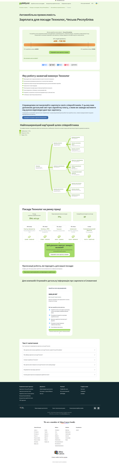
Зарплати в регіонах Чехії (25, 391)
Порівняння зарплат (66, 3)
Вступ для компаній (85, 3)
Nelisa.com (36, 443)
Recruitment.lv (58, 443)
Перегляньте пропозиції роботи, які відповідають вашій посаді (39, 272)
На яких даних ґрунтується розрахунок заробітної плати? (36, 374)
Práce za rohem (37, 439)
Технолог (38, 166)
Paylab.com (47, 441)
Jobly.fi (77, 430)
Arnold (46, 430)
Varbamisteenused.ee (59, 445)
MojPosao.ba (67, 432)
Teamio (46, 432)
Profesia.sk (36, 432)
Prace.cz (36, 435)
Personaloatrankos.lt (59, 441)
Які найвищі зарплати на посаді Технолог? (33, 354)
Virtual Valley (67, 437)
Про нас (41, 393)
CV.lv (56, 432)
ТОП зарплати (22, 400)
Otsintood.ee (57, 439)
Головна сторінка (23, 7)
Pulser (66, 439)
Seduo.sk (46, 435)
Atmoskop (36, 441)
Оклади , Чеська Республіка (39, 7)
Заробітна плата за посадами (37, 3)
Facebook (83, 391)
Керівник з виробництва (59, 166)
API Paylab (62, 393)
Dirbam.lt (57, 435)
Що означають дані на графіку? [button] (31, 58)
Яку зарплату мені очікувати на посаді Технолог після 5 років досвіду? (39, 364)
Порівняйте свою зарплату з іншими (59, 52)
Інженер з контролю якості (76, 143)
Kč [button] (92, 3)
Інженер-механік (75, 189)
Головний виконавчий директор (77, 172)
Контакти (83, 389)
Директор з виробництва (77, 160)
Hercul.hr (67, 435)
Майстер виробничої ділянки (76, 166)
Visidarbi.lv (57, 437)
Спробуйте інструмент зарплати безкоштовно (35, 117)
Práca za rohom (37, 437)
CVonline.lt (57, 430)
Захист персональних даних (58, 408)
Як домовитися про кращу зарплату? (32, 369)
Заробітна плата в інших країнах (26, 393)
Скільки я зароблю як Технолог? (31, 359)
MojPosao (67, 430)
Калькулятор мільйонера (25, 395)
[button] (97, 3)
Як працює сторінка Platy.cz (46, 391)
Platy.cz (46, 437)
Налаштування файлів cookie (76, 408)
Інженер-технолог (58, 143)
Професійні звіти (64, 389)
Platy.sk (46, 439)
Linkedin (83, 393)
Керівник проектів (76, 137)
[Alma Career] (59, 452)
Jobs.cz (35, 430)
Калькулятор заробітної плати (53, 3)
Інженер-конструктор (58, 189)
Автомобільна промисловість (58, 7)
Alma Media (64, 414)
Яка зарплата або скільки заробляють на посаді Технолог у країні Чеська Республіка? (43, 350)
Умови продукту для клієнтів (46, 389)
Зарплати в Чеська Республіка (26, 389)
